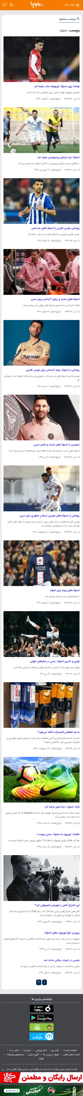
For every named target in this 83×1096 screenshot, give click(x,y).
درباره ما (27, 1050)
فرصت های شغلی (71, 1055)
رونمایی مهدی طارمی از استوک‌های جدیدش (55, 228)
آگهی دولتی (33, 1055)
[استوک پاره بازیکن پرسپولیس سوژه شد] (41, 130)
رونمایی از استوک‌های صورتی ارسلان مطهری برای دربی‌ (50, 516)
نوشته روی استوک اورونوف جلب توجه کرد (57, 86)
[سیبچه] (41, 1009)
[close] (2, 1070)
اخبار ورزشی (41, 1050)
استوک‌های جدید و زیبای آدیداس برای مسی (55, 299)
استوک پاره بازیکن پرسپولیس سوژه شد (58, 157)
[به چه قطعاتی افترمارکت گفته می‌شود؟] (41, 705)
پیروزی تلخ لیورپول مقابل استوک (62, 933)
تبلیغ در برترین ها (51, 1055)
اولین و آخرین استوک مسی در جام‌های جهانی (55, 661)
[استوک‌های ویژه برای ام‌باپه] (41, 563)
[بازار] (41, 1028)
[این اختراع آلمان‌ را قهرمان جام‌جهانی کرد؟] (41, 878)
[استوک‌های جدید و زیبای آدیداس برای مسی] (41, 272)
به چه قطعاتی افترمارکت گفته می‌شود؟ (58, 732)
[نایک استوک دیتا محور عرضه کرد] (41, 780)
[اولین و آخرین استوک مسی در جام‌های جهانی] (41, 634)
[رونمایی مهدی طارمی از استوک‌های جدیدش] (41, 201)
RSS (41, 1059)
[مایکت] (41, 1037)
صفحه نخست (70, 1050)
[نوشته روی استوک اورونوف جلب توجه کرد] (41, 59)
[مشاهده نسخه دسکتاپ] (5, 4)
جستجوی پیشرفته (15, 1055)
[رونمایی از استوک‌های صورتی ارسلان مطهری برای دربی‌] (41, 488)
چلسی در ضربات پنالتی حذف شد (62, 960)
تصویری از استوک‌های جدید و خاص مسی (57, 445)
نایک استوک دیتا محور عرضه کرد (62, 807)
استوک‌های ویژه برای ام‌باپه (65, 590)
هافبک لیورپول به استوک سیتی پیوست (58, 834)
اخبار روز (55, 1050)
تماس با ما (14, 1050)
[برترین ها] (37, 5)
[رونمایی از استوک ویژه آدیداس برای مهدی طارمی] (41, 343)
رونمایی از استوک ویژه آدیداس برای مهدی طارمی (53, 370)
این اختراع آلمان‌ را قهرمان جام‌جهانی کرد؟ (57, 905)
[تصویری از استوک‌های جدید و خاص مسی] (41, 417)
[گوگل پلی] (41, 1018)
